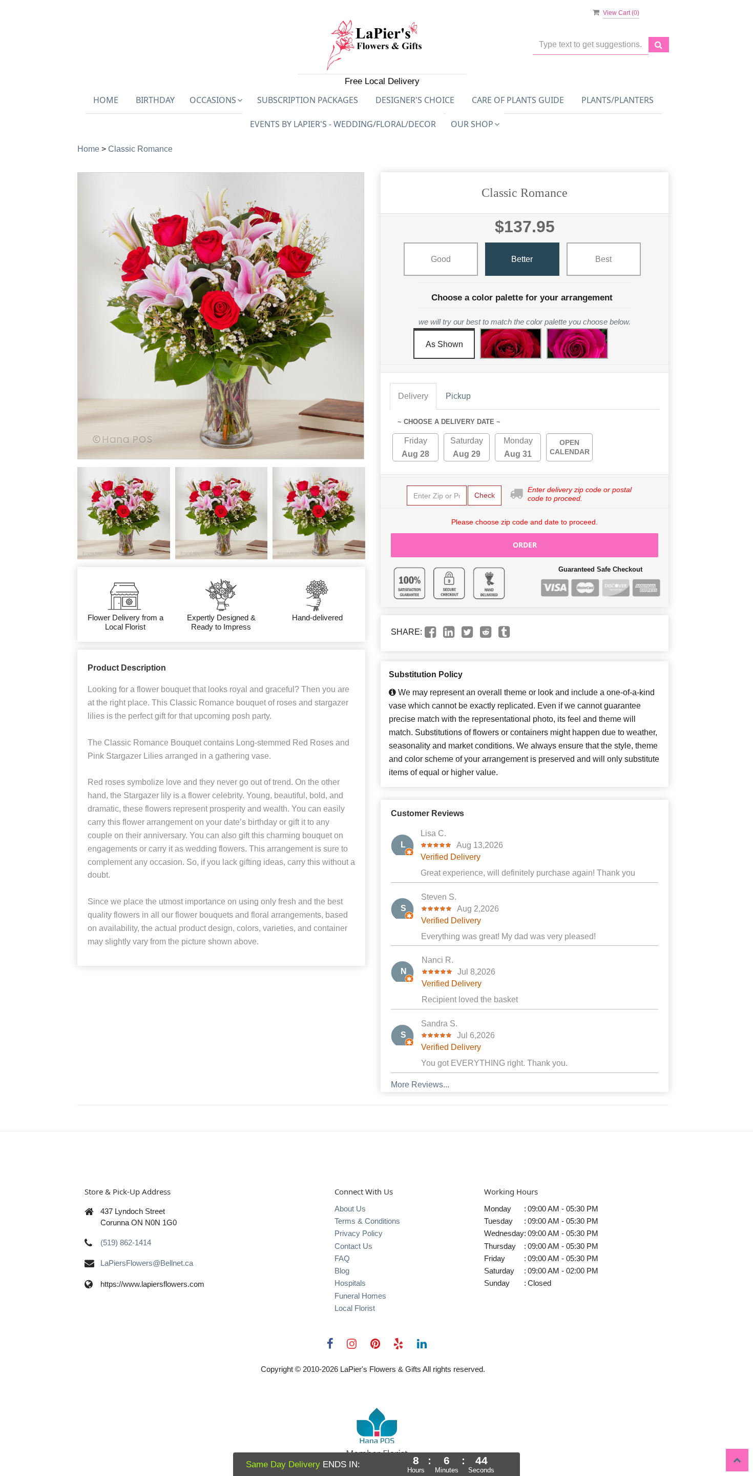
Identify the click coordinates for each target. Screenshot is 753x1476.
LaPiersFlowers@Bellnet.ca (146, 1263)
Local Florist (354, 1308)
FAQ (342, 1258)
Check (484, 495)
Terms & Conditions (367, 1221)
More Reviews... (420, 1084)
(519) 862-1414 (125, 1242)
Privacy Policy (358, 1233)
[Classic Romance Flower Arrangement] (123, 513)
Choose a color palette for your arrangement (522, 297)
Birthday (155, 100)
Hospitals (350, 1283)
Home (105, 100)
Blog (341, 1270)
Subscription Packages (307, 100)
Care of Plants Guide (518, 100)
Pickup (458, 396)
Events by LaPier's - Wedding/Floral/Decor (343, 124)
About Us (350, 1208)
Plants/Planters (617, 100)
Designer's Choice (414, 100)
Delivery (413, 396)
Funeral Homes (360, 1295)
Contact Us (353, 1246)
